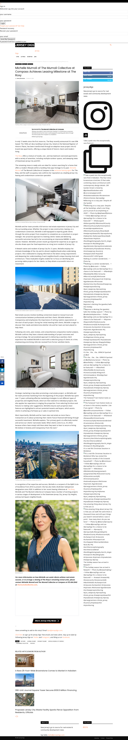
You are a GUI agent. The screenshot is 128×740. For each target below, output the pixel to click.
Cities (17, 56)
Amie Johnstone (21, 78)
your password (5, 21)
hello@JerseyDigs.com (56, 735)
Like (111, 73)
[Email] (2, 374)
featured (23, 641)
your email (4, 36)
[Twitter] (87, 727)
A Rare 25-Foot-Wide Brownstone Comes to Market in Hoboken (45, 670)
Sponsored (30, 64)
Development (18, 64)
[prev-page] (16, 716)
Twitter (35, 637)
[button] (111, 45)
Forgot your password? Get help (12, 26)
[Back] (1, 4)
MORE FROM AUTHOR (37, 651)
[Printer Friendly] (2, 379)
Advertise (29, 56)
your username (5, 14)
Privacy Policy (109, 738)
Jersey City (22, 61)
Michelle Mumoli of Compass (56, 641)
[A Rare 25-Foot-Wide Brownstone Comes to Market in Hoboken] (47, 660)
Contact (102, 738)
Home (16, 61)
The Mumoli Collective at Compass (52, 129)
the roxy (32, 643)
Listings (23, 56)
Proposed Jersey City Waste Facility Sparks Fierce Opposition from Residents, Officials (47, 711)
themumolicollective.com (27, 585)
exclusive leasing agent (63, 170)
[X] (2, 365)
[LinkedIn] (2, 370)
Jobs (35, 56)
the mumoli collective (22, 643)
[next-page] (17, 716)
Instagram (45, 637)
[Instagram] (85, 727)
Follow (109, 76)
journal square (31, 641)
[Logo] (24, 46)
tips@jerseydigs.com (54, 630)
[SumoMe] (2, 383)
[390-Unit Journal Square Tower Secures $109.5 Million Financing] (47, 680)
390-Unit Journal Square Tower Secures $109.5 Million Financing (46, 690)
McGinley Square (42, 641)
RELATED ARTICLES (22, 651)
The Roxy (18, 156)
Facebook (65, 637)
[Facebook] (83, 727)
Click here (18, 635)
